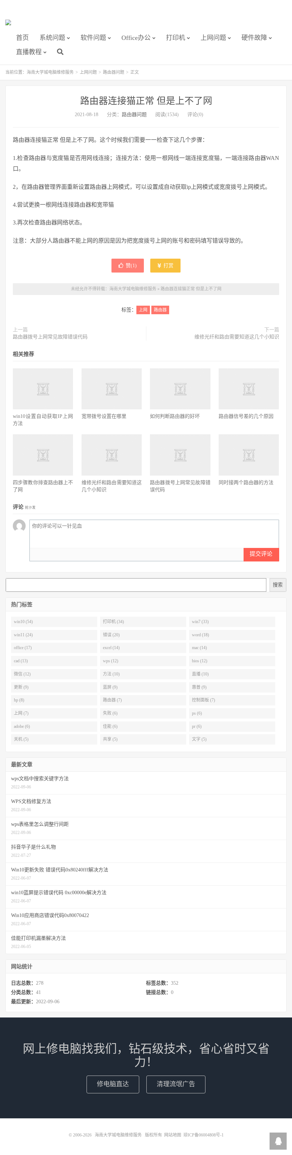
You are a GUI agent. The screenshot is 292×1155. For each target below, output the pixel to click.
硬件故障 (254, 37)
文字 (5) (199, 739)
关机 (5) (21, 739)
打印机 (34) (113, 621)
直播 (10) (200, 674)
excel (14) (111, 647)
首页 (22, 37)
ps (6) (197, 713)
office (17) (23, 647)
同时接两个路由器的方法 (246, 482)
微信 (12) (22, 674)
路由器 (160, 309)
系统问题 (52, 37)
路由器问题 (113, 72)
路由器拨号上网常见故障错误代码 (50, 337)
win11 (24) (23, 634)
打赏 (167, 265)
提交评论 (261, 554)
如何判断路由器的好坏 (175, 416)
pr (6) (197, 726)
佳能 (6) (110, 726)
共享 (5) (110, 739)
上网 (143, 309)
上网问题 (213, 37)
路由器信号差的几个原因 (246, 416)
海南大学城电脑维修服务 (8, 25)
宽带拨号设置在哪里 (104, 416)
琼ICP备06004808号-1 (203, 1135)
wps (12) (110, 660)
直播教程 (29, 52)
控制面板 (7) (203, 700)
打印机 (175, 37)
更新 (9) (21, 687)
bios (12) (199, 660)
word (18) (200, 634)
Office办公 (136, 37)
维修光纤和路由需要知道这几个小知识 (236, 337)
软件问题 (93, 37)
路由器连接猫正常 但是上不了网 (146, 101)
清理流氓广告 (176, 1084)
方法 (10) (111, 674)
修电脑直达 (113, 1084)
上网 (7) (21, 713)
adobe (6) (22, 726)
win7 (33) (200, 621)
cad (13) (21, 660)
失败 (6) (110, 713)
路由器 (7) (112, 700)
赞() (131, 265)
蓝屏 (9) (110, 687)
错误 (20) (111, 634)
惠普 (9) (199, 687)
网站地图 (172, 1135)
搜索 (278, 584)
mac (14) (199, 647)
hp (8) (19, 700)
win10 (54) (23, 621)
